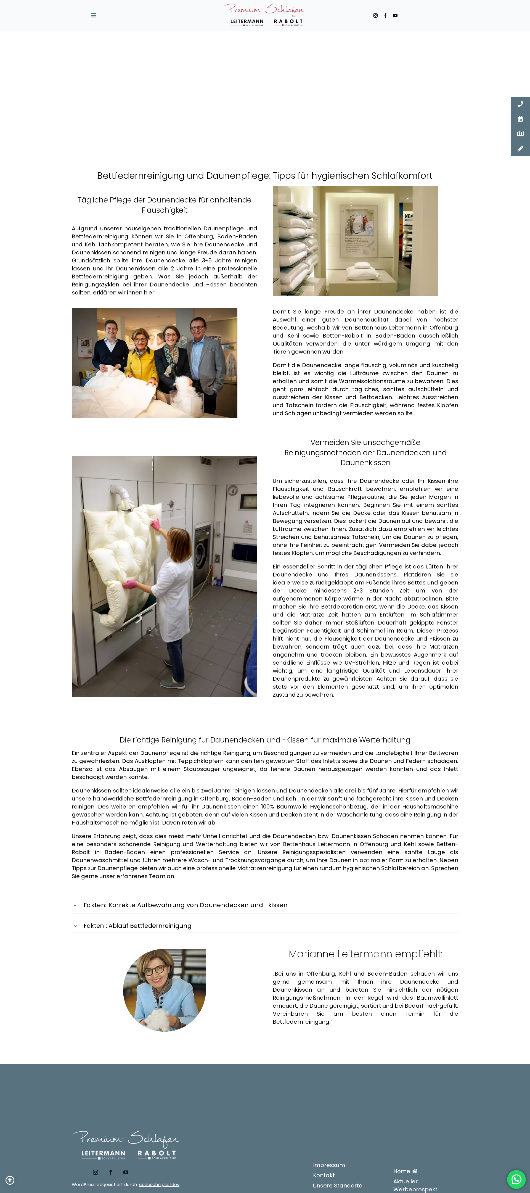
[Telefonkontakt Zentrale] (520, 104)
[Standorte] (520, 134)
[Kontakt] (520, 148)
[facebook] (385, 15)
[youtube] (395, 15)
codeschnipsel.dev (159, 1184)
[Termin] (520, 119)
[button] (265, 905)
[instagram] (375, 15)
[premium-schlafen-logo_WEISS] (127, 1126)
